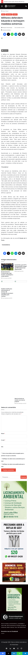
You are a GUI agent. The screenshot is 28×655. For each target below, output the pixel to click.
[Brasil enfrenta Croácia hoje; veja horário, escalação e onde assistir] (7, 266)
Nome (3, 433)
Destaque (9, 14)
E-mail (3, 440)
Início (3, 11)
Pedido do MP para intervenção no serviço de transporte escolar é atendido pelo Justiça (7, 292)
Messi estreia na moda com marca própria (20, 400)
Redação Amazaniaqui (7, 27)
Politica (15, 14)
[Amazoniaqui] (10, 6)
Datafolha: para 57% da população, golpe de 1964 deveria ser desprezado (21, 267)
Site (2, 446)
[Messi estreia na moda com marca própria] (21, 339)
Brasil (7, 11)
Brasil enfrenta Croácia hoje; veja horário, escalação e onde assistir (7, 274)
